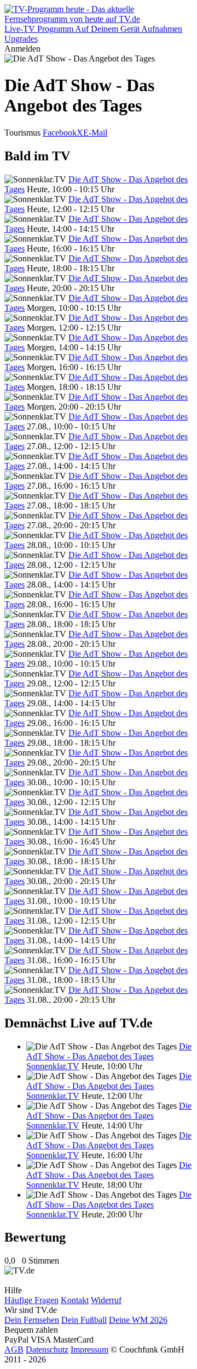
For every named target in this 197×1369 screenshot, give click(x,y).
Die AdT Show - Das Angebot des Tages (109, 1051)
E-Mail (95, 132)
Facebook (60, 132)
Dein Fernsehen (31, 1320)
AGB (14, 1349)
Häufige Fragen (31, 1300)
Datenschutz (47, 1349)
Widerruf (106, 1300)
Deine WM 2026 (138, 1320)
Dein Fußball (84, 1320)
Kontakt (75, 1300)
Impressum (89, 1349)
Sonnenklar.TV (52, 1066)
